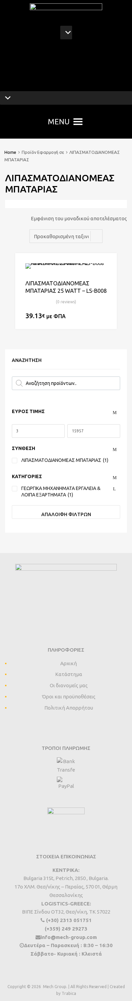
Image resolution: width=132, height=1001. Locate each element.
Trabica (69, 993)
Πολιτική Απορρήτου (68, 708)
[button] (59, 121)
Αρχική (68, 663)
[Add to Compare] (106, 277)
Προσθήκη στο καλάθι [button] (102, 316)
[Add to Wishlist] (106, 266)
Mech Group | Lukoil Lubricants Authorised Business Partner (66, 66)
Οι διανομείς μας (69, 685)
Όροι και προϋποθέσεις (68, 696)
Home (10, 152)
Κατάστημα (68, 674)
